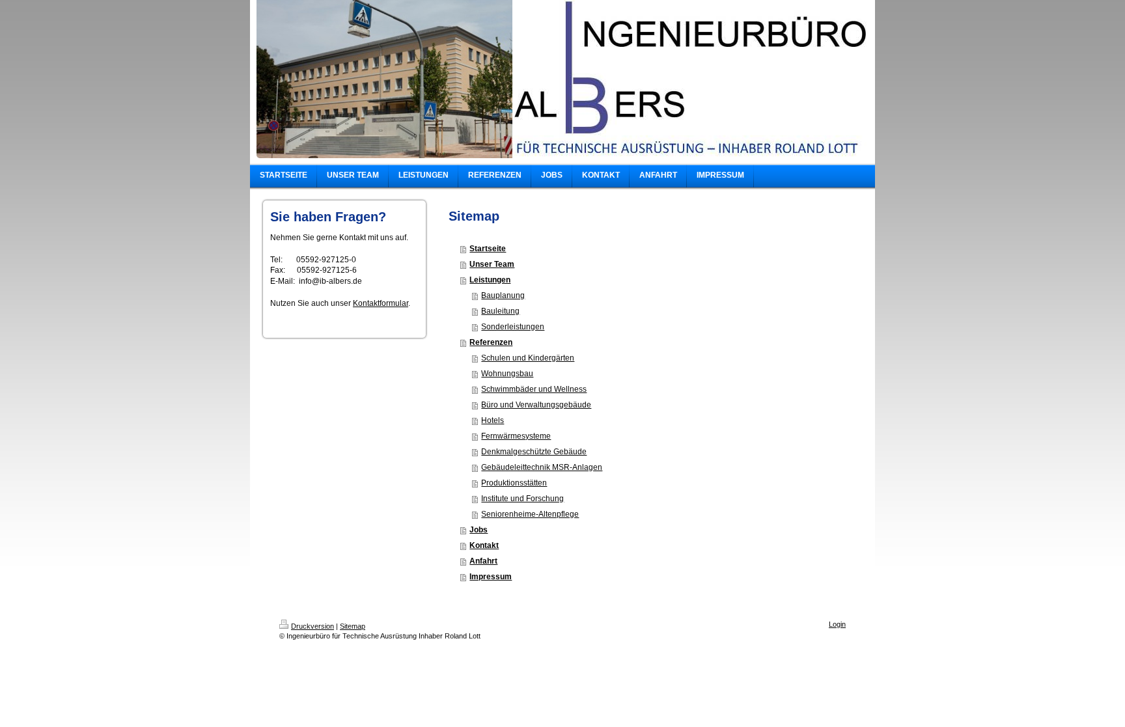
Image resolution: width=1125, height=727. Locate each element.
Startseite (487, 248)
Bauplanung (503, 295)
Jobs (478, 529)
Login (837, 624)
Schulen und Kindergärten (527, 358)
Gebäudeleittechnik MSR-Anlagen (541, 467)
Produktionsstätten (514, 482)
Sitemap (352, 626)
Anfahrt (483, 561)
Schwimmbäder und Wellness (534, 389)
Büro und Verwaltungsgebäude (536, 404)
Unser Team (491, 264)
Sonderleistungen (512, 326)
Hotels (492, 420)
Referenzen (490, 342)
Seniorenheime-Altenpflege (530, 514)
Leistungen (489, 279)
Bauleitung (500, 311)
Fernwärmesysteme (516, 436)
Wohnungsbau (507, 373)
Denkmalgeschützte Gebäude (534, 451)
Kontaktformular (380, 303)
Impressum (490, 576)
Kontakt (484, 545)
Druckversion (312, 626)
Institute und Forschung (522, 498)
